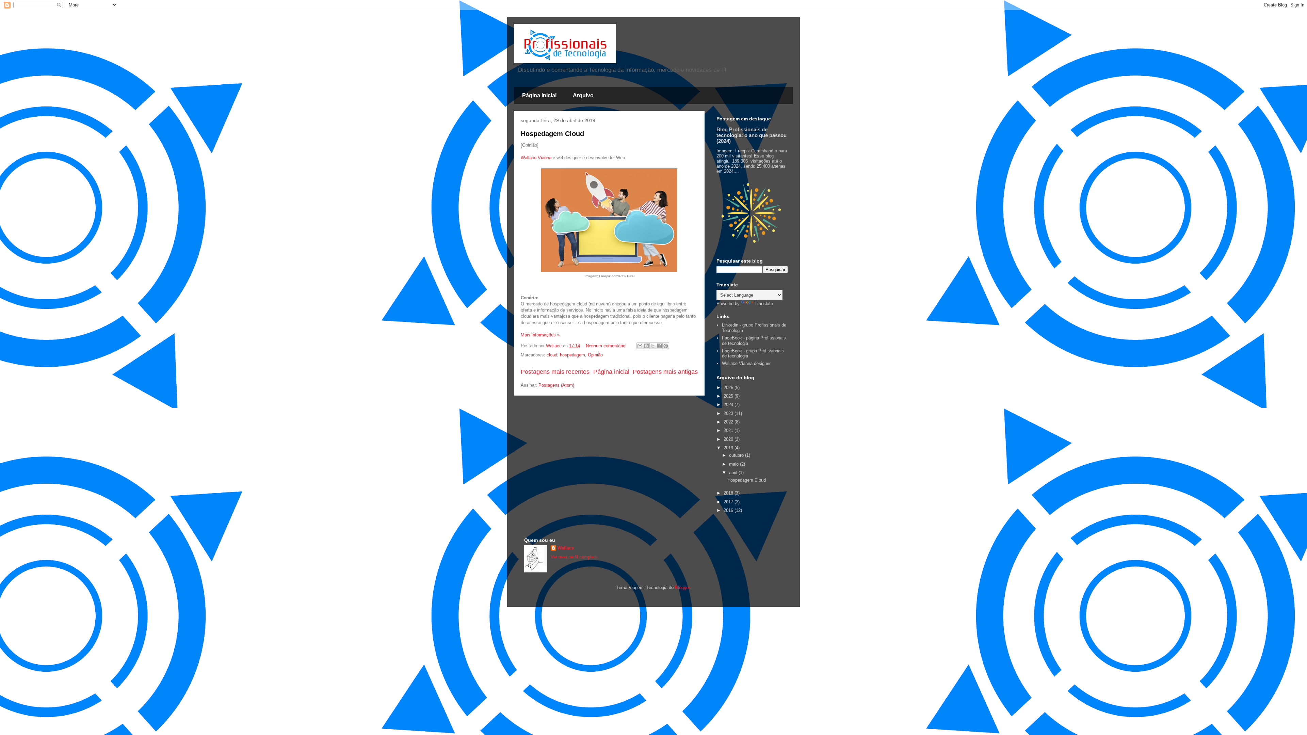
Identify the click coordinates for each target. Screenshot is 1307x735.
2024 (729, 404)
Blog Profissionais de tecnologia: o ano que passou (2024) (751, 135)
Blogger (682, 587)
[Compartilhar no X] (652, 346)
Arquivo (583, 95)
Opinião (595, 354)
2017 (729, 501)
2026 (729, 387)
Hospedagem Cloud (552, 133)
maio (734, 464)
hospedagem (572, 354)
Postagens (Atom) (556, 385)
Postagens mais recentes (555, 371)
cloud (552, 354)
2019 (729, 447)
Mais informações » (540, 334)
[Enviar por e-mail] (639, 346)
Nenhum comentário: (607, 345)
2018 (729, 493)
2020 (729, 439)
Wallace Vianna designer (746, 363)
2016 (729, 510)
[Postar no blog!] (646, 346)
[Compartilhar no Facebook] (659, 346)
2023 (729, 413)
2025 (729, 396)
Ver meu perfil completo (574, 556)
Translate (764, 303)
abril (734, 472)
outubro (737, 455)
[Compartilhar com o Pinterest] (665, 346)
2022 (729, 421)
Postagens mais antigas (665, 371)
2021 (729, 430)
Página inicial (539, 95)
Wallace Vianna (536, 157)
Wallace (566, 547)
